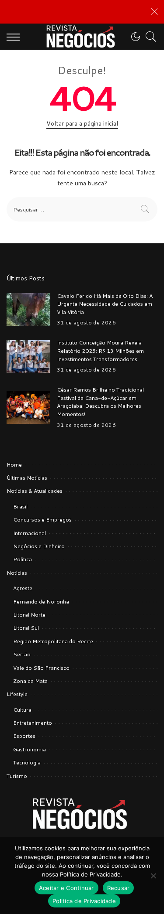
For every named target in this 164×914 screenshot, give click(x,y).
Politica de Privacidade (84, 900)
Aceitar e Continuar (66, 887)
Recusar (118, 887)
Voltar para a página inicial (82, 123)
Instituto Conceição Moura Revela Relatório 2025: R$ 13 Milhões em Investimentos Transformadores (100, 350)
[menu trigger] (15, 37)
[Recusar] (153, 875)
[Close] (154, 11)
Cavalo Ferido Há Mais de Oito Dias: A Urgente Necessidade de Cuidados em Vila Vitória (105, 304)
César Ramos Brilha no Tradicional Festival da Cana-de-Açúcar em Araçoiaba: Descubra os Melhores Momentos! (100, 401)
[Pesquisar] (148, 37)
